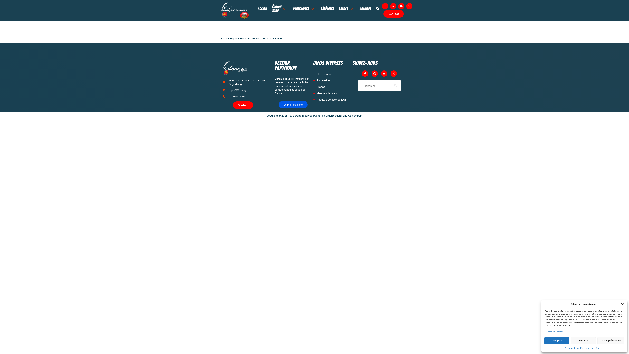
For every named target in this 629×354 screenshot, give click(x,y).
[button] (622, 304)
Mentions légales (594, 348)
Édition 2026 (276, 8)
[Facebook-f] (385, 6)
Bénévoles (327, 8)
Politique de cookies (574, 348)
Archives (365, 8)
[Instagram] (393, 6)
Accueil (262, 8)
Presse (343, 8)
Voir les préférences (610, 340)
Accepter (557, 340)
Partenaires (301, 8)
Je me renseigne (293, 104)
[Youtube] (401, 6)
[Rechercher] (395, 85)
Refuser (583, 340)
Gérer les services (554, 331)
